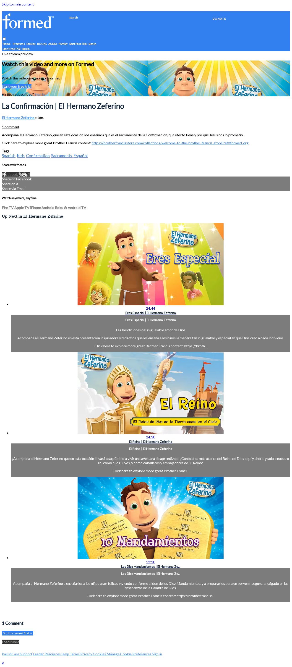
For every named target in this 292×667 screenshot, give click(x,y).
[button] (4, 39)
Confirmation (38, 155)
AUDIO (52, 44)
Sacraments (61, 155)
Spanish (9, 155)
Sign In (26, 49)
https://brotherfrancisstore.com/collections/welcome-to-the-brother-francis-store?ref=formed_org (170, 143)
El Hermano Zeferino (18, 117)
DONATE (219, 18)
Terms (75, 654)
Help (65, 654)
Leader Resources (47, 654)
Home (7, 44)
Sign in (92, 44)
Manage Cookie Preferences (129, 654)
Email (25, 174)
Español (80, 155)
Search (73, 17)
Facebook (10, 174)
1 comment (10, 127)
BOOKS (42, 44)
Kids (21, 155)
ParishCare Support (17, 654)
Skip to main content (18, 4)
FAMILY (63, 44)
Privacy (86, 654)
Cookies (100, 654)
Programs (19, 44)
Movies (31, 44)
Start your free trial (16, 86)
